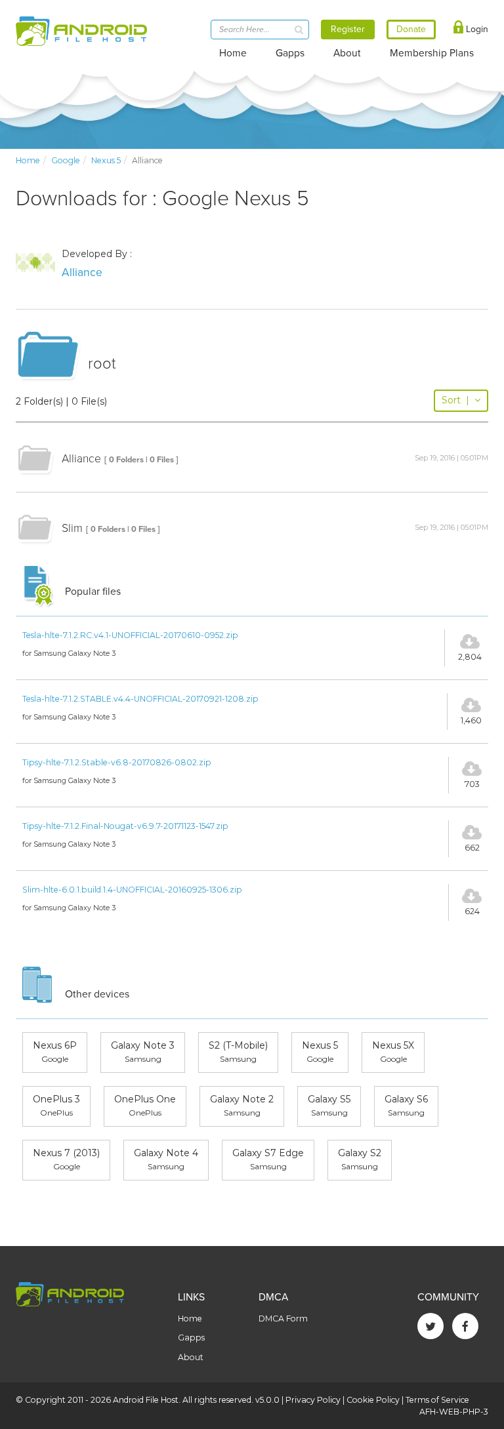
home (28, 160)
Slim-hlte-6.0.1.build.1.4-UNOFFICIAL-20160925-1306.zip (132, 890)
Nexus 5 (106, 160)
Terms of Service (437, 1400)
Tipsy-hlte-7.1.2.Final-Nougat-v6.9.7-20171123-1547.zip (125, 826)
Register (348, 29)
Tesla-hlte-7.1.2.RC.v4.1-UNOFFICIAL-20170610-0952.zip (130, 635)
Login (475, 29)
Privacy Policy (313, 1400)
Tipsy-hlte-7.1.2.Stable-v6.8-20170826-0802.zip (116, 762)
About (347, 53)
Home (233, 53)
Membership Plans (432, 53)
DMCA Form (283, 1318)
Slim (72, 528)
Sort (455, 400)
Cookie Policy (373, 1400)
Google (65, 160)
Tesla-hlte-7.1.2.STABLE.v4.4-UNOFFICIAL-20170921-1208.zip (140, 699)
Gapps (290, 53)
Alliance (82, 272)
